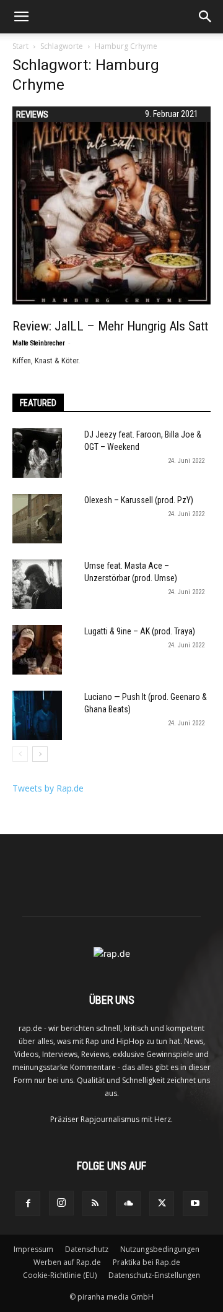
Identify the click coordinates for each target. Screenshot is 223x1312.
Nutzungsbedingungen (159, 1249)
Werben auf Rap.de (67, 1262)
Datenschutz (86, 1249)
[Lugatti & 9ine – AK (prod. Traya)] (37, 650)
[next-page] (40, 754)
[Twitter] (161, 1203)
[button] (21, 16)
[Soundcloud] (128, 1203)
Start (20, 46)
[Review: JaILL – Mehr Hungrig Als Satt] (111, 205)
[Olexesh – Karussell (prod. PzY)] (37, 518)
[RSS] (94, 1203)
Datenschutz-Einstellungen (154, 1275)
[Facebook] (27, 1203)
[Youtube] (195, 1203)
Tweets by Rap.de (48, 788)
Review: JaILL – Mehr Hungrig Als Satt (110, 326)
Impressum (33, 1249)
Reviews (32, 114)
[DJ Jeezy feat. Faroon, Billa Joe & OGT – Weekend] (37, 453)
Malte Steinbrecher (38, 343)
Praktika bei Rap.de (146, 1262)
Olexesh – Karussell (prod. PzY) (138, 500)
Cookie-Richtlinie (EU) (60, 1275)
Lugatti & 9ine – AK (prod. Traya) (139, 631)
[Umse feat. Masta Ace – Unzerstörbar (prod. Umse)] (37, 584)
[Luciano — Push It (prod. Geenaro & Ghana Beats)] (37, 715)
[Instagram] (61, 1203)
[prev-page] (20, 754)
